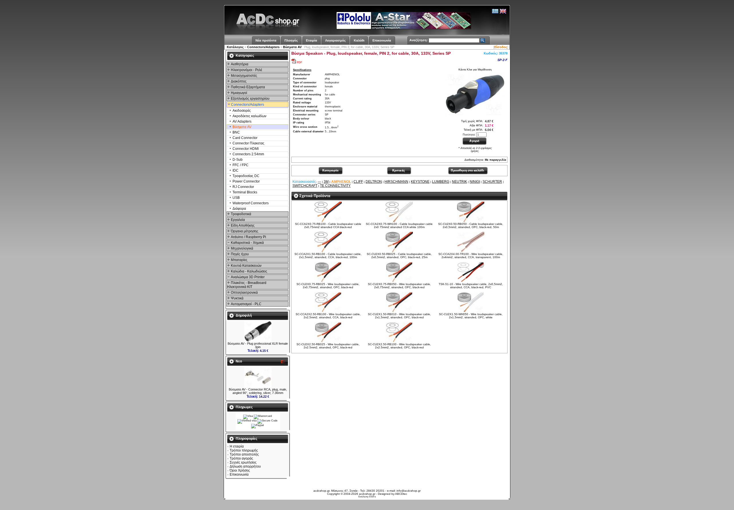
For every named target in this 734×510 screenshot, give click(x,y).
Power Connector (246, 181)
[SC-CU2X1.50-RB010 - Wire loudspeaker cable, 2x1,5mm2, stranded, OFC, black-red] (399, 311)
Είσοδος (500, 47)
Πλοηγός (291, 40)
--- (319, 182)
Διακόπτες (238, 81)
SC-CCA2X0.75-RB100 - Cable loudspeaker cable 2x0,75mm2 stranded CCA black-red (328, 225)
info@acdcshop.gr (409, 490)
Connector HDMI (245, 149)
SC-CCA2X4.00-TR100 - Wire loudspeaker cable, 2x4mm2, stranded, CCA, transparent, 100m (470, 255)
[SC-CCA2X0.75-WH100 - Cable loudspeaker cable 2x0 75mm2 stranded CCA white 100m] (399, 221)
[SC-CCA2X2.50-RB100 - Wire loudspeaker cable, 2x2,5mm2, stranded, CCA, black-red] (328, 311)
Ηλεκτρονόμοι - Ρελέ (246, 70)
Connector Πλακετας (248, 143)
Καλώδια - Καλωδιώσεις (248, 271)
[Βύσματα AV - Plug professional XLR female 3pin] (258, 341)
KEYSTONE (420, 182)
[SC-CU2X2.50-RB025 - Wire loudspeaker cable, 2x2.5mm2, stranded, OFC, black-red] (328, 341)
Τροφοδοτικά (240, 214)
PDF (299, 62)
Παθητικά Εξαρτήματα (247, 87)
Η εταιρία (237, 446)
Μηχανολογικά (241, 248)
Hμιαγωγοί (238, 93)
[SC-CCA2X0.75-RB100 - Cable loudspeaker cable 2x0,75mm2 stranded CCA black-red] (328, 221)
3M (326, 182)
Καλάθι (359, 40)
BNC (236, 132)
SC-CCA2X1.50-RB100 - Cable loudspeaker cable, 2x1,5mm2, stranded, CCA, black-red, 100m (328, 255)
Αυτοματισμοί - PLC (245, 304)
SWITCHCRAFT (304, 186)
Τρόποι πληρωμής (244, 450)
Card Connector (244, 138)
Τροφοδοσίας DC (245, 176)
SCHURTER (492, 182)
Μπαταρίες (238, 260)
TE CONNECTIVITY (335, 186)
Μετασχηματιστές (243, 76)
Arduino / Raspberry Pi (248, 237)
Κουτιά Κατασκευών (245, 266)
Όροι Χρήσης (240, 470)
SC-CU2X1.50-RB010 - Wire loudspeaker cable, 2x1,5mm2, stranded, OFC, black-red (399, 316)
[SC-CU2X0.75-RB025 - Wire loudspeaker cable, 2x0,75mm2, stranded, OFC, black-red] (328, 281)
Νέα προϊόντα (265, 40)
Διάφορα (239, 209)
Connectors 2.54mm (248, 154)
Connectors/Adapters (263, 47)
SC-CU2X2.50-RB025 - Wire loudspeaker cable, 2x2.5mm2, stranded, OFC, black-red (328, 346)
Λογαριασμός (335, 40)
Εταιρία (311, 40)
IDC (235, 170)
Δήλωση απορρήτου (245, 466)
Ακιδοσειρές (241, 111)
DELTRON (374, 182)
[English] (503, 12)
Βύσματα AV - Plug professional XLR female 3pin (258, 345)
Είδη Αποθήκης (242, 225)
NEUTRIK (459, 182)
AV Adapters (241, 121)
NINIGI (475, 182)
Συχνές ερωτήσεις (243, 462)
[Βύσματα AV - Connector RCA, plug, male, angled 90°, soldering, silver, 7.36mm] (258, 387)
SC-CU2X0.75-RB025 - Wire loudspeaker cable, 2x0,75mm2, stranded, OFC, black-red (328, 286)
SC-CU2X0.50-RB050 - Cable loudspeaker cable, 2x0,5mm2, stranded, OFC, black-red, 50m (470, 225)
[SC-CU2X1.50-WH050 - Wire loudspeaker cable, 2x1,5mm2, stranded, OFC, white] (470, 311)
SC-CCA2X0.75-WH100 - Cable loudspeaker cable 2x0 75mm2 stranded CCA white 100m (399, 225)
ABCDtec (401, 493)
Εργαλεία (237, 220)
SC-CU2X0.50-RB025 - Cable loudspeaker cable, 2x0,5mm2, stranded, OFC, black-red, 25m (399, 255)
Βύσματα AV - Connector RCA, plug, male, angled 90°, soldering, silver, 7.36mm (258, 391)
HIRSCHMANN (396, 182)
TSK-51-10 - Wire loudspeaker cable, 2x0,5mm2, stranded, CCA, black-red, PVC (471, 286)
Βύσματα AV (292, 47)
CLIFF (358, 182)
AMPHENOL (341, 182)
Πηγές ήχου (239, 254)
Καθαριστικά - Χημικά (247, 243)
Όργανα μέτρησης (244, 231)
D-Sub (237, 160)
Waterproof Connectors (250, 203)
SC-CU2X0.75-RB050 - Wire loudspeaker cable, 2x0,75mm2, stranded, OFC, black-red (399, 286)
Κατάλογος (235, 47)
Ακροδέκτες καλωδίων (249, 116)
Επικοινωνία (381, 40)
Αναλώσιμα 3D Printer (247, 277)
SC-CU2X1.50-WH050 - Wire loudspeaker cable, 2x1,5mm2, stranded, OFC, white (471, 316)
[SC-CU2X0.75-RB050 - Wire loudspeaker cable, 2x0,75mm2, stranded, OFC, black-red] (399, 281)
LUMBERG (440, 182)
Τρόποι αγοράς (241, 458)
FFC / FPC (240, 165)
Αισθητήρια (239, 64)
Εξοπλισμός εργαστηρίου (250, 99)
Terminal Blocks (244, 192)
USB (236, 198)
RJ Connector (243, 187)
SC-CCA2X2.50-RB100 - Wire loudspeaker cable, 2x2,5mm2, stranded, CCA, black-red (328, 316)
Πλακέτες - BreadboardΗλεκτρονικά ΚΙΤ (246, 285)
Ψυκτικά (236, 298)
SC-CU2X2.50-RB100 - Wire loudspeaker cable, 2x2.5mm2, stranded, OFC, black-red (399, 346)
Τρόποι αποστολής (244, 454)
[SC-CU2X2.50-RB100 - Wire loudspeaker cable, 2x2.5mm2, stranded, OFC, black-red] (399, 341)
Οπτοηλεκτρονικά (244, 293)
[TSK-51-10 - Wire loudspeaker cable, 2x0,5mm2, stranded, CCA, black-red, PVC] (470, 281)
